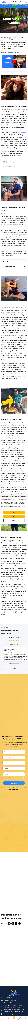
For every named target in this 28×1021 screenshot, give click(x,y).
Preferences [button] (23, 507)
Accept (14, 512)
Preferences (13, 520)
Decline (14, 516)
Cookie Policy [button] (18, 506)
